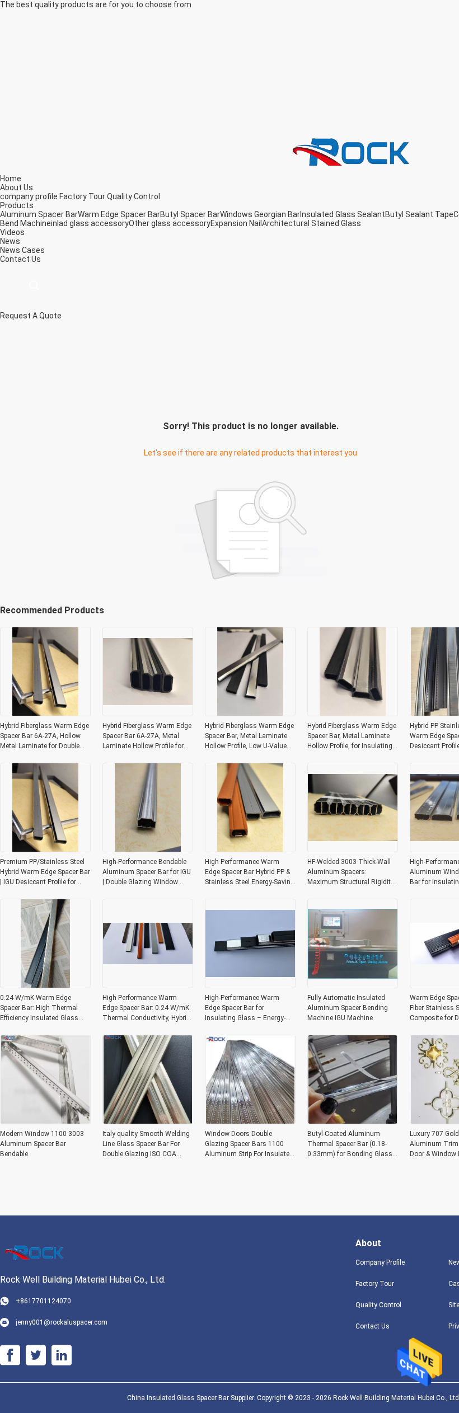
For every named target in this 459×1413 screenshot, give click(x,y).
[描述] (34, 286)
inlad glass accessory (90, 223)
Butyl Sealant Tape (419, 214)
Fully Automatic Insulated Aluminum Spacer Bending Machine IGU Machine (347, 1008)
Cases (33, 250)
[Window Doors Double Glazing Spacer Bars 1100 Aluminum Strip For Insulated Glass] (250, 1120)
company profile (29, 196)
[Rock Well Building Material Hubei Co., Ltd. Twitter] (36, 1355)
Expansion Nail (236, 223)
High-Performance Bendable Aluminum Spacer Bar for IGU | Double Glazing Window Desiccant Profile (146, 872)
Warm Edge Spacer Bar (119, 214)
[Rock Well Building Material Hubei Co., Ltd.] (355, 150)
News (10, 250)
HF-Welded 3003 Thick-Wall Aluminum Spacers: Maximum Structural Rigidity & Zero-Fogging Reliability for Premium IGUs (350, 872)
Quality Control (133, 196)
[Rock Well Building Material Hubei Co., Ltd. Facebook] (10, 1355)
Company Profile (380, 1262)
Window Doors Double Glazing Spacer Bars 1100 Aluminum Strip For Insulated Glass (249, 1144)
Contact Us (372, 1326)
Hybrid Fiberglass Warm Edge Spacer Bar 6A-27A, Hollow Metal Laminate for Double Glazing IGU (44, 736)
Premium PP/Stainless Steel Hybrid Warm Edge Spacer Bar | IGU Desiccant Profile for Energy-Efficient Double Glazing (45, 872)
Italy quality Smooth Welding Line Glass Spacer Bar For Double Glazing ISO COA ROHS (146, 1144)
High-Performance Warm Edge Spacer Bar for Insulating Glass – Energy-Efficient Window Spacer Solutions (245, 1008)
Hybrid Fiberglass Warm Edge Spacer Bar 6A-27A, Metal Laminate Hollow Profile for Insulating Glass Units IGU (146, 736)
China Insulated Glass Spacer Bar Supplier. (192, 1398)
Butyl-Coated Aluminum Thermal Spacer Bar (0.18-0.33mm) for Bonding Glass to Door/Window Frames (349, 1144)
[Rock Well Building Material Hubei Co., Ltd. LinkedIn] (61, 1355)
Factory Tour (82, 196)
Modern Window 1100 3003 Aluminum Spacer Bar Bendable (42, 1144)
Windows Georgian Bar (260, 214)
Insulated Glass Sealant (342, 214)
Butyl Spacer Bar (190, 214)
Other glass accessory (169, 223)
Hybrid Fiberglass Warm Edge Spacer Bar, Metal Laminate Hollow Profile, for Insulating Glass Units (351, 736)
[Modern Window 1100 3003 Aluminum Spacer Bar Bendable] (45, 1120)
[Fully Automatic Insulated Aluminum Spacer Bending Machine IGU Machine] (352, 984)
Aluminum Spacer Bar (39, 214)
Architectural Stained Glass (311, 223)
